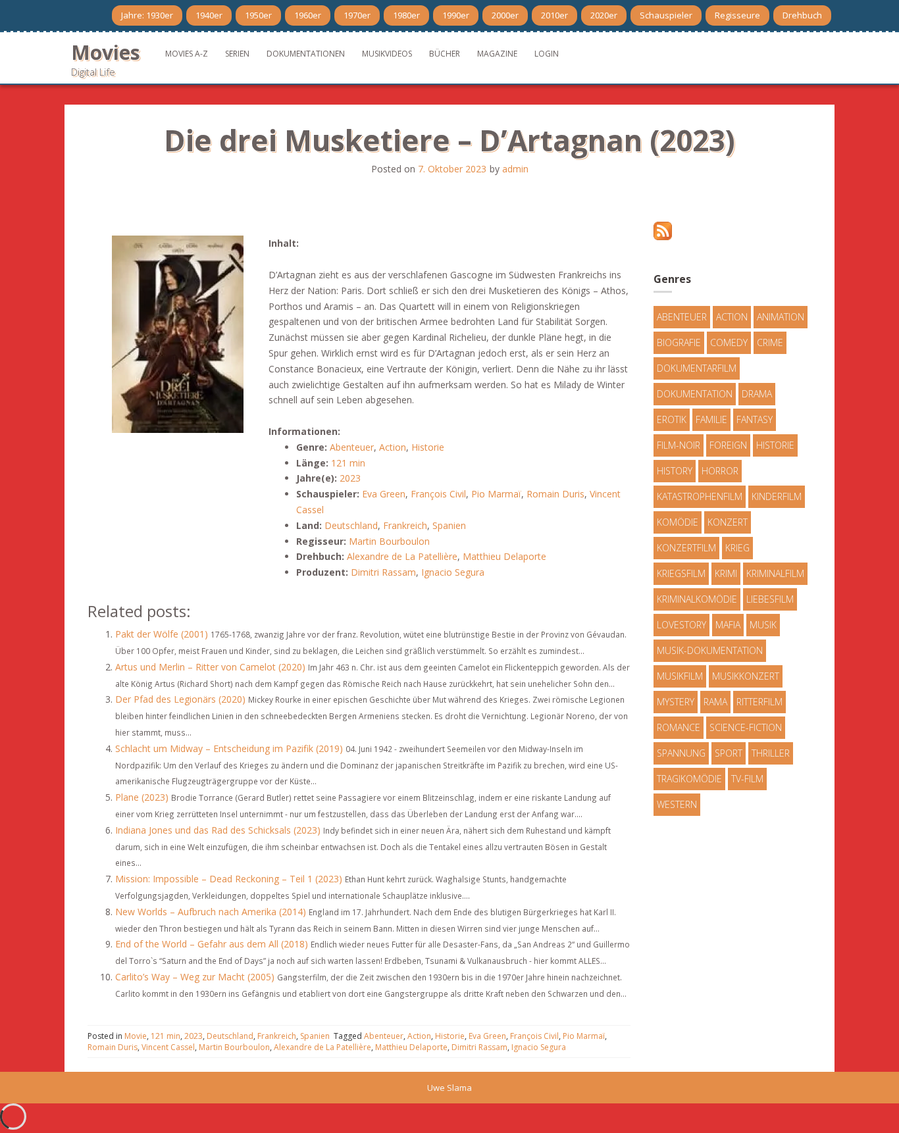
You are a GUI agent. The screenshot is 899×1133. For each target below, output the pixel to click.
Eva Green (383, 494)
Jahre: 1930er (147, 15)
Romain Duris (555, 494)
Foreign (728, 445)
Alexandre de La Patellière (402, 556)
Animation (780, 317)
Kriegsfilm (681, 573)
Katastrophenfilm (699, 496)
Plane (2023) (141, 797)
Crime (770, 342)
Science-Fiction (745, 727)
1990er (455, 15)
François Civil (438, 494)
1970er (357, 15)
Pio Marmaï (496, 494)
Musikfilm (680, 676)
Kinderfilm (777, 496)
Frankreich (405, 525)
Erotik (671, 419)
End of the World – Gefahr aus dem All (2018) (211, 944)
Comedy (729, 342)
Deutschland (351, 525)
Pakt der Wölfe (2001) (161, 634)
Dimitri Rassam (383, 572)
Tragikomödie (689, 778)
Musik (763, 624)
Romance (678, 727)
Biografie (679, 342)
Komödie (677, 522)
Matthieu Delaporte (504, 556)
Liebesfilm (770, 599)
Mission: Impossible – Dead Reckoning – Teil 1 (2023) (228, 878)
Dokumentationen (306, 53)
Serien (237, 53)
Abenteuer (352, 447)
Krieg (737, 547)
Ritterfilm (759, 701)
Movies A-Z (186, 53)
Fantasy (754, 419)
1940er (208, 15)
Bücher (444, 53)
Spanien (449, 525)
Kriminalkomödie (697, 599)
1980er (406, 15)
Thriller (771, 753)
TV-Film (747, 778)
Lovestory (681, 624)
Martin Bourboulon (389, 541)
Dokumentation (694, 394)
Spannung (681, 753)
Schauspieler (666, 15)
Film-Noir (678, 445)
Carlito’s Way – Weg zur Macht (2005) (194, 976)
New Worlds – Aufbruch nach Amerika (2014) (210, 911)
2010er (554, 15)
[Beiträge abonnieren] (663, 230)
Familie (711, 419)
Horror (720, 471)
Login (546, 53)
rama (715, 701)
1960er (307, 15)
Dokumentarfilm (696, 368)
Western (677, 804)
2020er (603, 15)
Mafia (727, 624)
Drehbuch (802, 15)
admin (515, 169)
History (674, 471)
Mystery (675, 701)
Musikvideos (387, 53)
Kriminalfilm (775, 573)
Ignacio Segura (452, 572)
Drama (757, 394)
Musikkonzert (745, 676)
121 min (348, 463)
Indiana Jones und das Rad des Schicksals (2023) (218, 830)
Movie (135, 1036)
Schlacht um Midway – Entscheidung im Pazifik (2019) (229, 748)
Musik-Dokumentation (710, 650)
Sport (728, 753)
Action (392, 447)
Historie (427, 447)
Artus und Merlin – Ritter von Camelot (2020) (210, 667)
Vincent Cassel (168, 1047)
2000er (505, 15)
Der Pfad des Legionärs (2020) (180, 699)
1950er (258, 15)
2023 (350, 478)
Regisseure (737, 15)
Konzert (727, 522)
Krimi (726, 573)
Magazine (497, 53)
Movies (105, 52)
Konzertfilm (686, 547)
